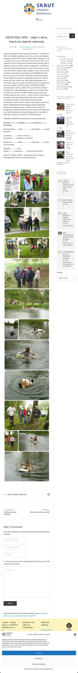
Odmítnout (39, 659)
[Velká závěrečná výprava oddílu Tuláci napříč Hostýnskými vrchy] (60, 154)
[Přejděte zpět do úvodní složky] (6, 166)
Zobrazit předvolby (39, 664)
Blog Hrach (60, 74)
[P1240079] (11, 329)
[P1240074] (27, 273)
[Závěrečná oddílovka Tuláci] (60, 145)
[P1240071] (27, 222)
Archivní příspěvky (63, 65)
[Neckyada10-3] (15, 199)
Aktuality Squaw (66, 59)
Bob (64, 233)
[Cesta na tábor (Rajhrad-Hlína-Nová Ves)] (60, 120)
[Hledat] (72, 35)
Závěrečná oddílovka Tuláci (69, 144)
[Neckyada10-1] (34, 180)
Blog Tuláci (60, 89)
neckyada (14, 494)
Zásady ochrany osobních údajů (43, 669)
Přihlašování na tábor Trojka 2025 (68, 187)
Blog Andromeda (62, 68)
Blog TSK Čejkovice (63, 87)
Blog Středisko (28, 49)
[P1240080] (34, 329)
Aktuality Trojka (66, 61)
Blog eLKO (60, 70)
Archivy (59, 272)
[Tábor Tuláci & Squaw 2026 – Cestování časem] (60, 107)
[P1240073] (34, 248)
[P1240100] (34, 441)
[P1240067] (37, 199)
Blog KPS (60, 78)
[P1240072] (11, 248)
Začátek (13, 166)
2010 (9, 494)
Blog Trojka (61, 85)
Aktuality (60, 56)
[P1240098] (11, 441)
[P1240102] (27, 466)
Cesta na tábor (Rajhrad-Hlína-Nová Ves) (69, 122)
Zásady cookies (28, 669)
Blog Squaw (61, 80)
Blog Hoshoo (61, 72)
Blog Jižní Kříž (61, 76)
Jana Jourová (26, 47)
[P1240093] (27, 415)
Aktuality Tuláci (65, 63)
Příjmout (39, 653)
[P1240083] (27, 385)
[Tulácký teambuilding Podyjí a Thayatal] (60, 134)
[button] (75, 634)
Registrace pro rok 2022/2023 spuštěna (68, 237)
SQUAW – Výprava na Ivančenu (67, 219)
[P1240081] (27, 355)
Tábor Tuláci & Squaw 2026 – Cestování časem (70, 108)
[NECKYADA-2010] (12, 180)
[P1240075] (27, 304)
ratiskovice (22, 494)
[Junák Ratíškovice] (39, 9)
